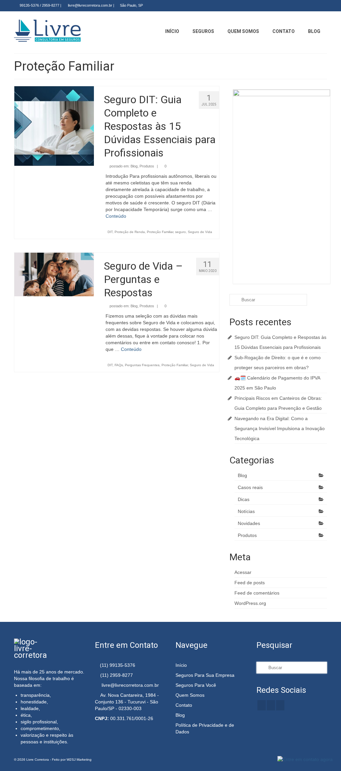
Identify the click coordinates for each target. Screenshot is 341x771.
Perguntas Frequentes (142, 365)
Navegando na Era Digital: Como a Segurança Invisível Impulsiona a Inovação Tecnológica (279, 428)
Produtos (147, 166)
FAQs (119, 365)
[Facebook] (303, 5)
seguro (180, 232)
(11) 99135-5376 (117, 665)
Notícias (246, 511)
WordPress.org (250, 603)
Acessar (242, 572)
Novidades (249, 523)
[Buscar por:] (268, 300)
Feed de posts (249, 582)
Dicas (243, 499)
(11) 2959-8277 (116, 675)
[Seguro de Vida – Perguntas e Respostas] (54, 274)
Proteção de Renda (130, 232)
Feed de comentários (256, 593)
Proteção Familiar (160, 232)
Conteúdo (116, 216)
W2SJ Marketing (79, 759)
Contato (183, 705)
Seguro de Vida (200, 232)
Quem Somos (189, 695)
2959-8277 (50, 5)
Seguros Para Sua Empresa (204, 675)
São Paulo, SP (131, 5)
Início (181, 665)
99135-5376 (29, 5)
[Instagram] (322, 5)
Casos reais (250, 487)
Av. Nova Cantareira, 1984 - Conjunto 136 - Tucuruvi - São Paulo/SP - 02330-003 (127, 701)
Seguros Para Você (195, 685)
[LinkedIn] (312, 5)
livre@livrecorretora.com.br (89, 5)
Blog (134, 166)
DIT (110, 232)
